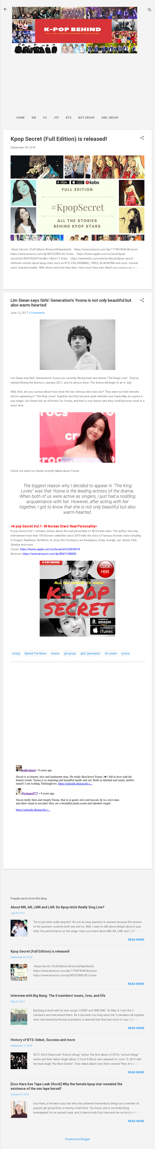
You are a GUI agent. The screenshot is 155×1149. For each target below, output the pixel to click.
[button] (142, 138)
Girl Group (110, 117)
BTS (68, 117)
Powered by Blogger (77, 1139)
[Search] (149, 10)
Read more (136, 939)
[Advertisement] (67, 82)
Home (20, 117)
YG (45, 117)
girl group (70, 653)
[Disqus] (77, 713)
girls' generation (90, 653)
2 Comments (37, 312)
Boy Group (86, 117)
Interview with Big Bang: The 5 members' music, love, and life (58, 996)
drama (55, 653)
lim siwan (111, 653)
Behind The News (35, 653)
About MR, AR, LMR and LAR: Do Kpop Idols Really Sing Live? (57, 907)
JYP (56, 117)
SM (34, 117)
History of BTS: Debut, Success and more (43, 1040)
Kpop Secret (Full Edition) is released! (59, 139)
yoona (125, 653)
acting (16, 653)
